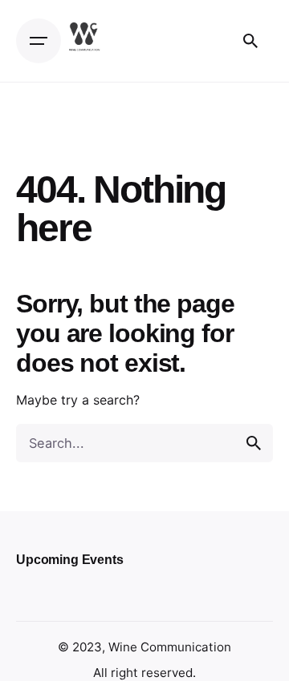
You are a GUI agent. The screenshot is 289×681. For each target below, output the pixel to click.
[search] (253, 443)
